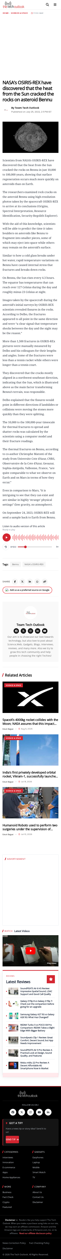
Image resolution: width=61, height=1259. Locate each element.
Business (7, 1192)
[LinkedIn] (30, 582)
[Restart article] (6, 547)
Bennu (15, 564)
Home (5, 13)
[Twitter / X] (22, 582)
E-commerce (9, 1167)
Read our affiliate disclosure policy (35, 1233)
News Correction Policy (14, 1242)
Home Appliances (11, 1177)
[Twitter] (21, 1112)
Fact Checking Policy (39, 1242)
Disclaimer (38, 1202)
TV (34, 1177)
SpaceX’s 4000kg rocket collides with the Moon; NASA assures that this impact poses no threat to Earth (30, 722)
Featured (7, 1207)
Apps (5, 1172)
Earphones (38, 1157)
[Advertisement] (30, 47)
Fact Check (8, 1197)
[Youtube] (39, 1112)
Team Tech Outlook (30, 625)
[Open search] (47, 4)
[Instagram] (30, 631)
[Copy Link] (45, 582)
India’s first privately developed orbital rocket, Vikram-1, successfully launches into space (30, 774)
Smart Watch (39, 1172)
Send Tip (10, 1139)
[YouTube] (44, 631)
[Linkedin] (48, 1112)
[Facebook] (15, 582)
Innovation (8, 1162)
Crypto (6, 1202)
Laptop (36, 1162)
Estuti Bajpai (8, 729)
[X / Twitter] (23, 631)
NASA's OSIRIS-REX (34, 564)
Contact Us (38, 1197)
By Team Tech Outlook (25, 108)
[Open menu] (55, 4)
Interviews (8, 1157)
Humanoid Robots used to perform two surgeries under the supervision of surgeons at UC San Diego (30, 827)
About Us (37, 1192)
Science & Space (19, 13)
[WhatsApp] (37, 582)
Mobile (36, 1167)
